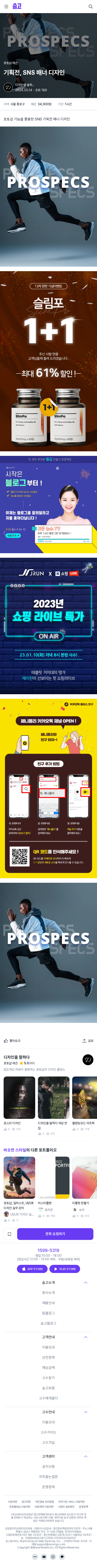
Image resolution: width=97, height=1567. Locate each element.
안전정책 (48, 1357)
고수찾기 (48, 1378)
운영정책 (48, 1487)
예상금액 (48, 1368)
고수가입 (48, 1442)
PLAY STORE (68, 1269)
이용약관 (12, 1501)
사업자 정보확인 (66, 1506)
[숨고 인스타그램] (53, 1557)
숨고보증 (48, 1388)
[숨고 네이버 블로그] (35, 1557)
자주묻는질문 (48, 1477)
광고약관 (26, 1501)
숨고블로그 (48, 1323)
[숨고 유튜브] (44, 1557)
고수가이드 (48, 1432)
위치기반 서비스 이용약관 (71, 1501)
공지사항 (48, 1466)
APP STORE (35, 1269)
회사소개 (48, 1293)
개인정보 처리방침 (44, 1501)
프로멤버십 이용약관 (19, 1506)
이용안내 (48, 1347)
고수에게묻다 (48, 1398)
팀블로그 (48, 1313)
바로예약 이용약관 (44, 1506)
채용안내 (48, 1303)
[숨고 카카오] (62, 1557)
